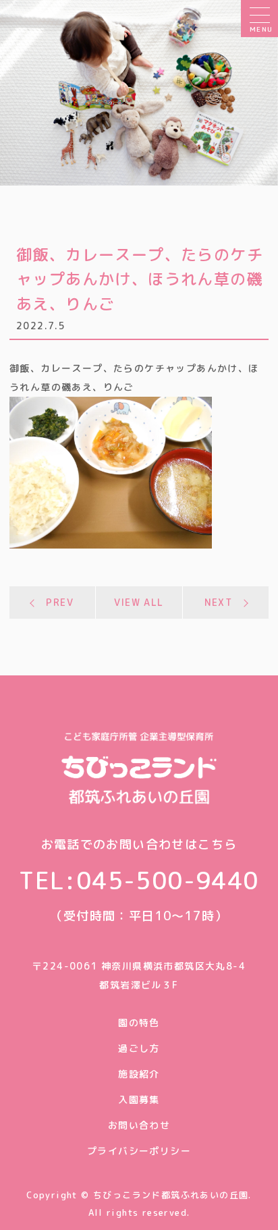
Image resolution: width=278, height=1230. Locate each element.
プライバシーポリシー (139, 1150)
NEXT (218, 602)
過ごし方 (139, 1048)
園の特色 (139, 1022)
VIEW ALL (138, 602)
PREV (60, 602)
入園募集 (139, 1099)
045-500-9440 (167, 880)
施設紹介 (139, 1073)
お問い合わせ (139, 1125)
